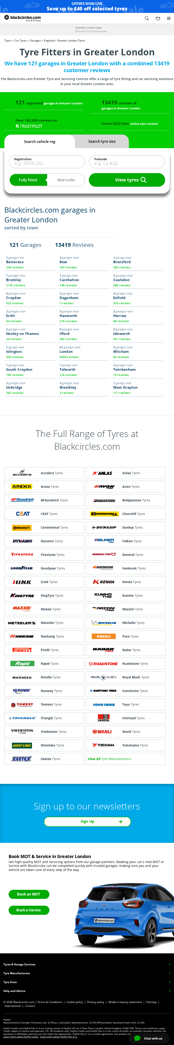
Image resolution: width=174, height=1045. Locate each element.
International (13, 1006)
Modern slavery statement (125, 1002)
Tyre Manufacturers (16, 973)
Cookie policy (74, 1002)
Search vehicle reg (39, 141)
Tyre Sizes (10, 982)
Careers (30, 1006)
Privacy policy (95, 1002)
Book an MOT (28, 894)
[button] (146, 18)
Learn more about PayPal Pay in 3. (58, 1036)
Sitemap (151, 1002)
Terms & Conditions (49, 1002)
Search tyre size (102, 141)
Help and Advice (14, 991)
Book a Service (28, 910)
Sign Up (87, 821)
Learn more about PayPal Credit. (21, 1036)
